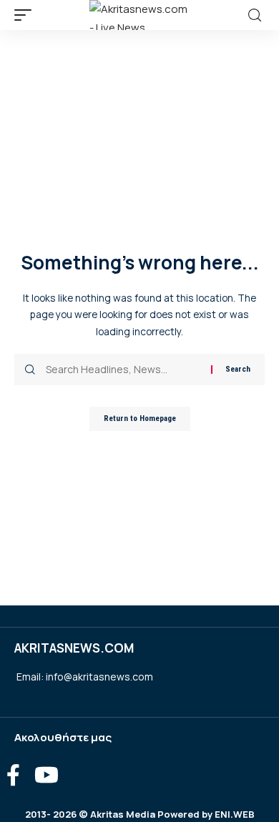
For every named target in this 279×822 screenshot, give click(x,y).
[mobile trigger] (26, 15)
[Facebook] (13, 775)
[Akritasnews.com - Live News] (139, 15)
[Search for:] (123, 369)
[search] (255, 15)
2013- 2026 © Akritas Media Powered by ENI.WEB (140, 814)
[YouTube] (46, 775)
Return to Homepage (140, 418)
